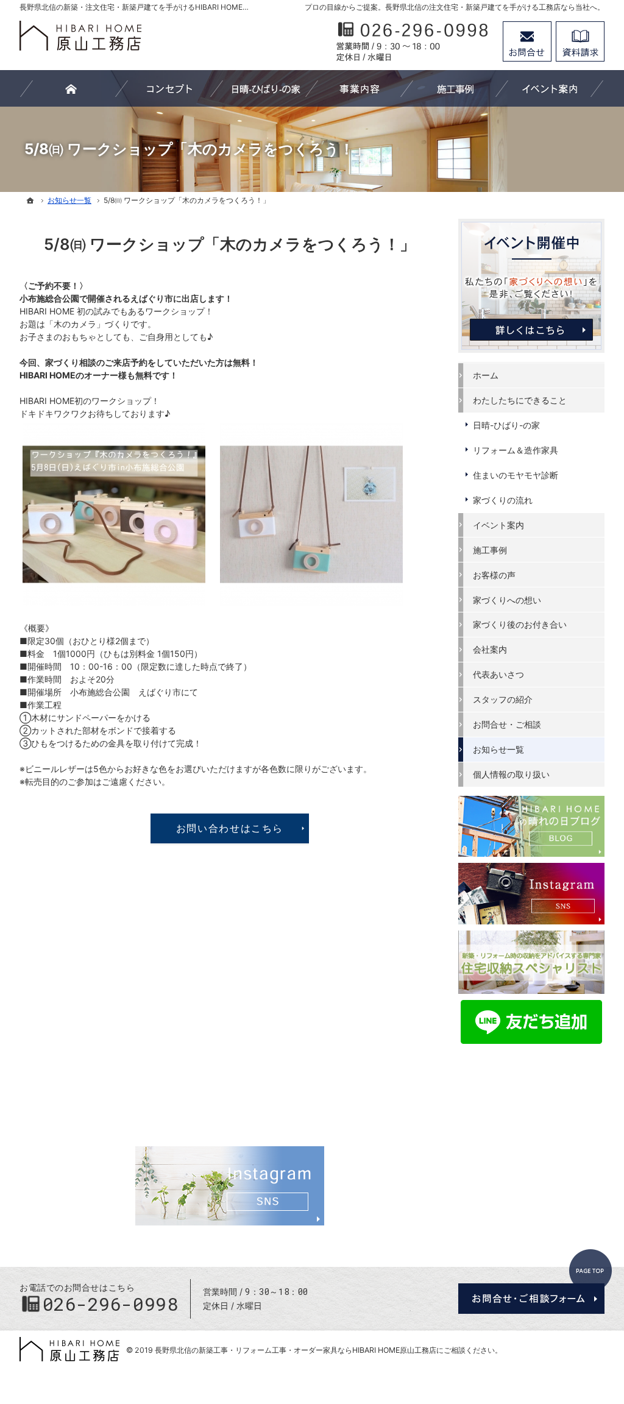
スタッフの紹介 (503, 699)
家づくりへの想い (507, 600)
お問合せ (527, 41)
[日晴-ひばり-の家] (264, 88)
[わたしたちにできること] (359, 88)
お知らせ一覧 (498, 749)
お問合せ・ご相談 (507, 724)
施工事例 (490, 550)
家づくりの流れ (503, 500)
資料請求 (580, 41)
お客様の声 (494, 575)
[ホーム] (30, 200)
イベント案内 (498, 525)
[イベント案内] (549, 88)
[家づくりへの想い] (169, 88)
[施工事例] (454, 88)
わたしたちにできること (520, 400)
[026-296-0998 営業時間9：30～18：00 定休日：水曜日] (413, 41)
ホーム (485, 375)
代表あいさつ (498, 674)
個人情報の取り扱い (511, 774)
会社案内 (490, 649)
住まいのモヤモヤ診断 (515, 475)
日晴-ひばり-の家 (506, 425)
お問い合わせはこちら (229, 828)
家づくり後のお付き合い (520, 624)
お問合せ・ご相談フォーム (531, 1298)
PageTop (590, 1270)
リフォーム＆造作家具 (515, 450)
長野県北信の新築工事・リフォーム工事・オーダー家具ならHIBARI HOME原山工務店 (295, 1350)
